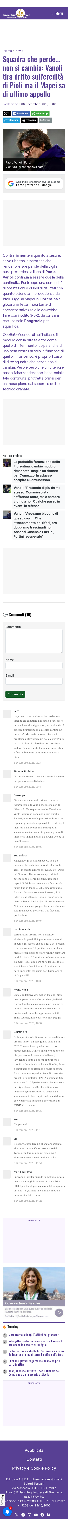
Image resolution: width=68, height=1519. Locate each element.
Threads (31, 120)
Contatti (34, 1459)
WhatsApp (42, 113)
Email (47, 120)
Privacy (2, 1501)
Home (8, 51)
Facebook (22, 113)
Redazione (10, 104)
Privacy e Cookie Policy (34, 1468)
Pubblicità (34, 1450)
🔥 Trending (10, 1326)
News (19, 51)
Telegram (12, 120)
